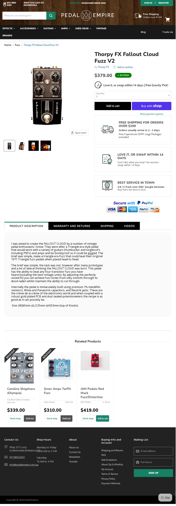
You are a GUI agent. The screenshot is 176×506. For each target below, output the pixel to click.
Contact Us (75, 452)
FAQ (103, 455)
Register (164, 3)
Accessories (28, 28)
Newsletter (74, 456)
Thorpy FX (103, 67)
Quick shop (15, 418)
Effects (8, 28)
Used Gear (82, 28)
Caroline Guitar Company (18, 399)
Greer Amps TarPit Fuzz (57, 391)
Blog (143, 32)
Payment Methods (110, 483)
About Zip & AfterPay (112, 464)
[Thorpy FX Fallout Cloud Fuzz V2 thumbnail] (9, 145)
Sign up (153, 473)
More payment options (151, 114)
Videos (129, 226)
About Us (74, 447)
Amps (64, 28)
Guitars (48, 28)
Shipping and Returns (112, 450)
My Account (107, 469)
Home (7, 45)
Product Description (26, 226)
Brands (7, 35)
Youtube (73, 461)
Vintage (101, 28)
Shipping (107, 226)
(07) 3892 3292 (11, 4)
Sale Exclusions (109, 459)
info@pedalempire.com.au (23, 464)
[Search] (51, 16)
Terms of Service (109, 473)
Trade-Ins (167, 32)
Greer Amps (49, 402)
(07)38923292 (17, 457)
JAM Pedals (86, 402)
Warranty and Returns (72, 226)
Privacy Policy (108, 478)
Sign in (148, 3)
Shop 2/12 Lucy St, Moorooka (34, 4)
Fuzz (17, 45)
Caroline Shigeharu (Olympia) (21, 391)
